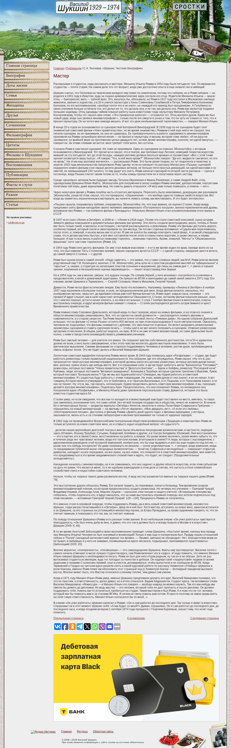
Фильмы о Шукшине (24, 155)
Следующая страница (204, 618)
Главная (58, 68)
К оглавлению (136, 618)
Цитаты (12, 145)
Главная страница (21, 65)
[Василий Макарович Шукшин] (89, 13)
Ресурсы (82, 731)
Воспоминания (19, 164)
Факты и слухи (19, 184)
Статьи (12, 204)
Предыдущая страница (68, 618)
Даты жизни (16, 85)
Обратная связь (103, 731)
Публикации (17, 174)
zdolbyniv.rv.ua (16, 222)
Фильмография (19, 135)
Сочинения (15, 125)
